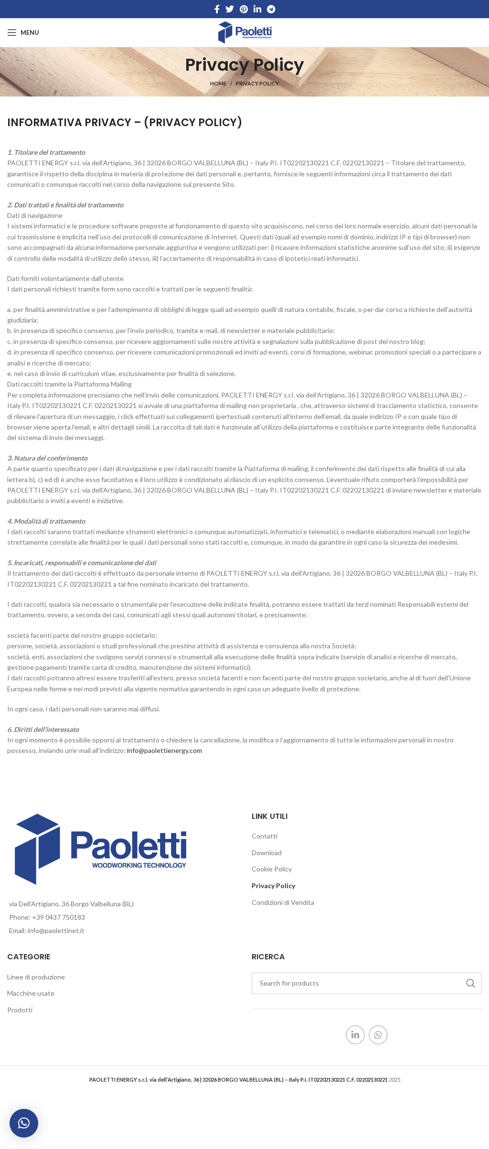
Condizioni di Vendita (283, 902)
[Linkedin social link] (257, 9)
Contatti (264, 836)
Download (267, 852)
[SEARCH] (471, 983)
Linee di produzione (36, 977)
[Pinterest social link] (244, 9)
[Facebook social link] (217, 9)
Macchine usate (30, 993)
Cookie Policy (272, 869)
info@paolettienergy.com (164, 750)
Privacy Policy (273, 885)
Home (218, 83)
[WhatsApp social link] (378, 1034)
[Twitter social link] (230, 9)
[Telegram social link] (271, 9)
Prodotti (19, 1010)
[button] (24, 1123)
